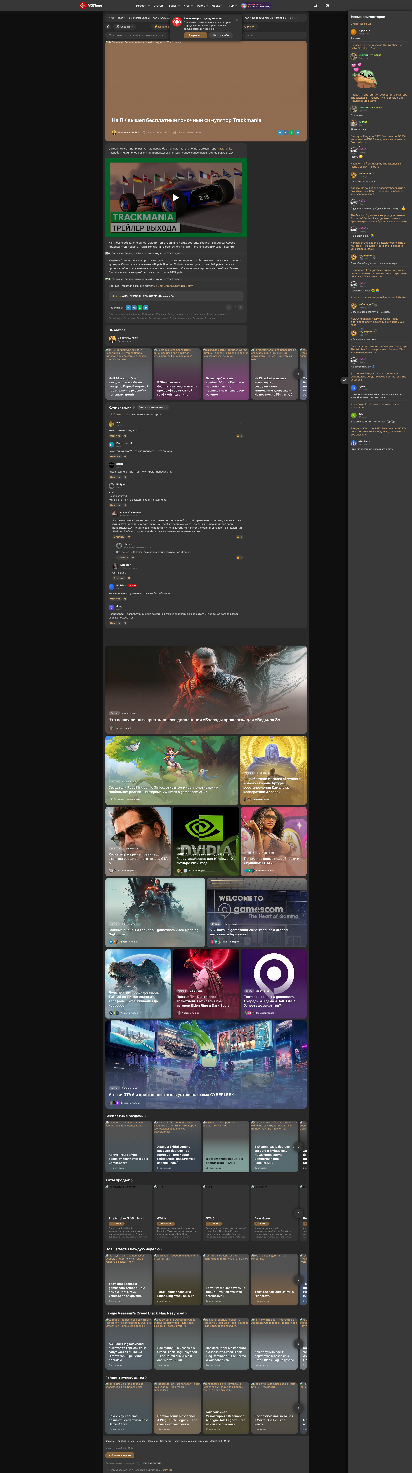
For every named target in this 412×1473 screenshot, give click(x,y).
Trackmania (224, 148)
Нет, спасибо (221, 35)
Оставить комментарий (126, 799)
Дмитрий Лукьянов (370, 54)
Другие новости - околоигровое (187, 314)
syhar (362, 386)
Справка (110, 1441)
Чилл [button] (231, 5)
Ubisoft (143, 318)
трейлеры (116, 318)
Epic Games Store (182, 318)
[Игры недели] (301, 17)
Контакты (165, 1441)
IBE (118, 422)
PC (112, 314)
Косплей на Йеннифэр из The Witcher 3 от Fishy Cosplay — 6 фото (377, 46)
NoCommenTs (367, 173)
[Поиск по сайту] (315, 5)
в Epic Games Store (168, 285)
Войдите (116, 414)
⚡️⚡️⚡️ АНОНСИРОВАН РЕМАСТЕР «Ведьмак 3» (143, 296)
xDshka (363, 121)
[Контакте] (286, 132)
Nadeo (211, 318)
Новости (121, 35)
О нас (131, 1441)
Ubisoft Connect (159, 318)
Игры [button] (186, 5)
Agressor (125, 564)
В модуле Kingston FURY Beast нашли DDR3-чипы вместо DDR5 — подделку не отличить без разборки (378, 139)
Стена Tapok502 (361, 23)
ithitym (120, 484)
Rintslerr (121, 585)
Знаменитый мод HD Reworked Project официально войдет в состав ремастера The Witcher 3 (378, 376)
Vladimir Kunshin (128, 132)
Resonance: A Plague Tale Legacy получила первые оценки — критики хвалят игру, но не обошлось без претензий (379, 273)
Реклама (121, 1441)
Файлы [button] (201, 5)
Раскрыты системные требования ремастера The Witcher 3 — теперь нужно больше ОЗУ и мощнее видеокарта (379, 97)
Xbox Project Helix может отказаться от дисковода (375, 406)
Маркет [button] (217, 5)
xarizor (120, 463)
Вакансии (152, 1441)
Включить (167, 1469)
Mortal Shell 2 (141, 17)
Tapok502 (364, 30)
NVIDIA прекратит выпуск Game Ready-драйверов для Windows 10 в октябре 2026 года (377, 321)
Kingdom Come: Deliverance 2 (268, 17)
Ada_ (362, 414)
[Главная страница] (91, 5)
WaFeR (362, 149)
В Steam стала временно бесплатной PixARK (378, 297)
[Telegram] (280, 132)
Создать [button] (125, 26)
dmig (119, 606)
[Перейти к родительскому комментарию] (110, 512)
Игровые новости (152, 35)
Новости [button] (141, 5)
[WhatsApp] (292, 132)
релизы (131, 318)
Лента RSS (216, 1441)
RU (228, 1441)
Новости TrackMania (129, 314)
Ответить (115, 436)
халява (199, 318)
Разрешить (195, 35)
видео (134, 35)
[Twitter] (297, 132)
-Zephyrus (365, 441)
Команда (140, 1441)
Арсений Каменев (130, 512)
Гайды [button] (173, 5)
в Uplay (187, 285)
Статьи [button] (158, 5)
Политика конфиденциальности (190, 1441)
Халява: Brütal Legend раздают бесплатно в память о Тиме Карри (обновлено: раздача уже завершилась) (378, 191)
